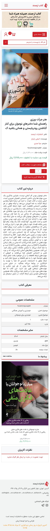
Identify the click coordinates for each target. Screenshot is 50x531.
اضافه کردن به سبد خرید (33, 177)
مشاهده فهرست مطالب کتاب (33, 164)
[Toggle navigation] (6, 5)
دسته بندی (38, 34)
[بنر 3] (18, 24)
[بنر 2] (23, 24)
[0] (13, 35)
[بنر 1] (32, 24)
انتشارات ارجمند (37, 134)
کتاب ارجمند (38, 5)
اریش (18, 521)
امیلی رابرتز (35, 139)
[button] (4, 402)
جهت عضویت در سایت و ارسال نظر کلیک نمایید (25, 457)
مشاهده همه (7, 356)
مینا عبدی (37, 143)
